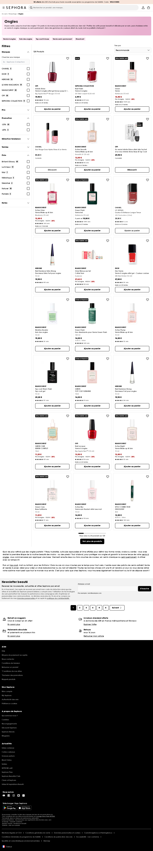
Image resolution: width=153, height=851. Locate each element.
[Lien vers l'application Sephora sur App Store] (24, 808)
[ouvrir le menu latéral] (3, 7)
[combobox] (132, 50)
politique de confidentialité (58, 598)
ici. (52, 814)
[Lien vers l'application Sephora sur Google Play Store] (10, 808)
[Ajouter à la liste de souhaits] (67, 58)
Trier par (117, 46)
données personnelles (26, 598)
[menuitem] (143, 7)
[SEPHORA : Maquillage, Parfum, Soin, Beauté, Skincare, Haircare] (16, 7)
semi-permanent (129, 557)
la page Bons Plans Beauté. (45, 816)
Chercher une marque (11, 57)
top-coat (14, 565)
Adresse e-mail (84, 584)
